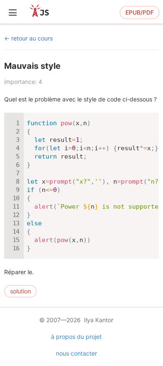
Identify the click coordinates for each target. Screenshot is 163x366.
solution (20, 291)
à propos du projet (76, 336)
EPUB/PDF (139, 12)
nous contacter (76, 353)
